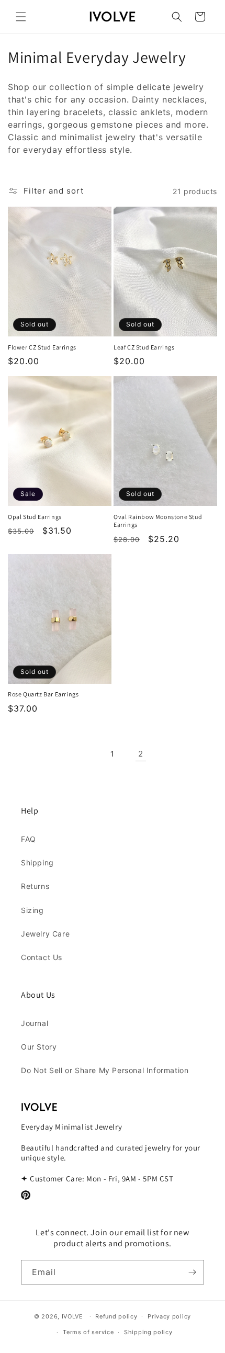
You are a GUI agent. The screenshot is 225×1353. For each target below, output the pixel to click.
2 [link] (140, 754)
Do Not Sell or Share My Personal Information (104, 1070)
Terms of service (88, 1332)
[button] (20, 16)
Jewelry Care (45, 933)
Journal (34, 1023)
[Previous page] (84, 753)
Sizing (32, 910)
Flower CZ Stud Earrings (42, 347)
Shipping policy (148, 1332)
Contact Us (41, 957)
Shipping (37, 862)
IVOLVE (72, 1316)
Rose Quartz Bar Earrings (43, 694)
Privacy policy (169, 1316)
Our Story (39, 1046)
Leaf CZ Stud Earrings (144, 347)
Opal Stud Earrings (35, 517)
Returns (35, 886)
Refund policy (116, 1316)
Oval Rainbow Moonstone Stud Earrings (158, 521)
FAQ (28, 839)
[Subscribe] (192, 1272)
